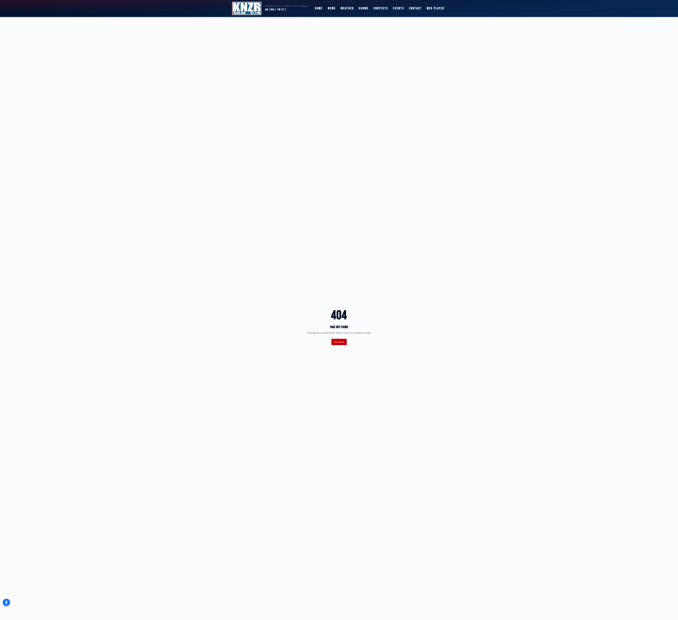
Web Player (435, 8)
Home (319, 8)
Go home (339, 341)
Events (398, 8)
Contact (415, 8)
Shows (363, 8)
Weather (347, 8)
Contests (381, 8)
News (332, 8)
